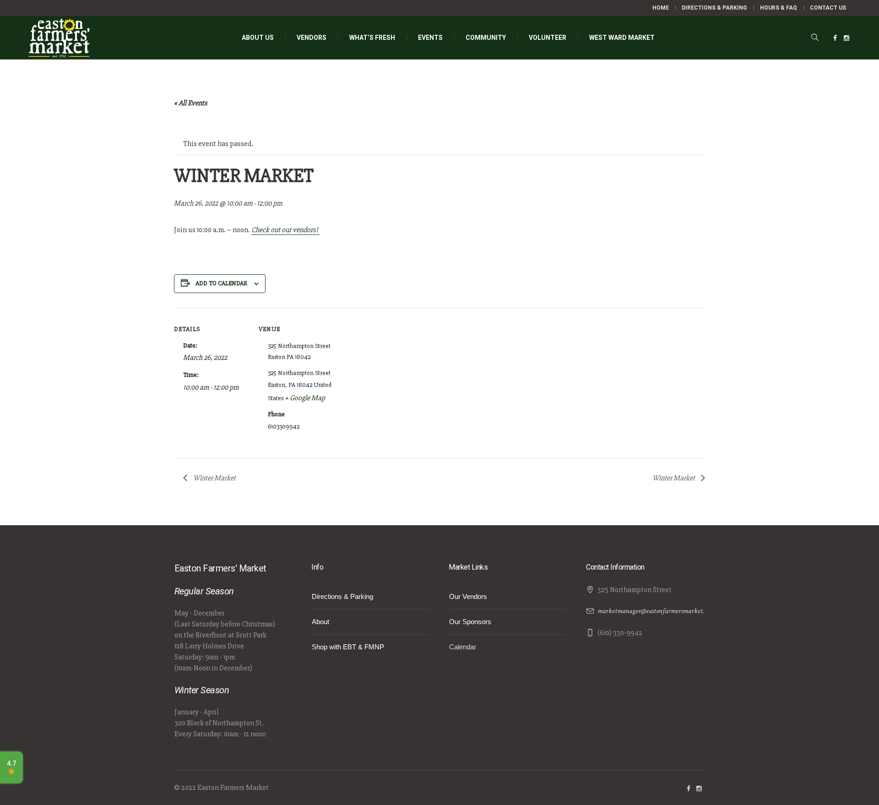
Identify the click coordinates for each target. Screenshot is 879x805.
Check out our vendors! (285, 229)
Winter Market (214, 478)
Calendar (462, 647)
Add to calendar (221, 283)
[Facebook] (835, 38)
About (320, 622)
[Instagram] (846, 38)
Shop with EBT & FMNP (348, 647)
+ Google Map (305, 397)
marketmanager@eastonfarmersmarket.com (655, 611)
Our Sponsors (470, 622)
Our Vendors (468, 596)
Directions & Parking (342, 596)
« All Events (190, 103)
